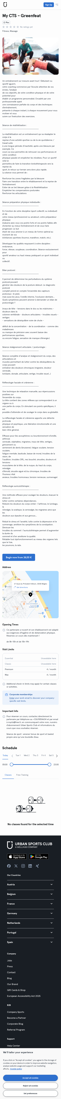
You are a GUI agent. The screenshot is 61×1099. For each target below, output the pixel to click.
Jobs (9, 960)
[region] (30, 1073)
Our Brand (12, 984)
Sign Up (48, 4)
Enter (12, 698)
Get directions (22, 587)
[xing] (37, 866)
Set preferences (30, 1093)
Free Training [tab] (22, 775)
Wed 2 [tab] (26, 755)
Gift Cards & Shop (16, 990)
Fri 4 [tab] (43, 755)
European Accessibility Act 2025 (23, 995)
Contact (11, 972)
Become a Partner (16, 1017)
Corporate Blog (15, 1023)
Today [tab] (5, 755)
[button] (30, 884)
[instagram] (23, 866)
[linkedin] (30, 866)
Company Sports (15, 1011)
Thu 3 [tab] (35, 755)
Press (10, 966)
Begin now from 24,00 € (19, 557)
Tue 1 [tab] (18, 755)
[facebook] (9, 866)
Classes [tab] (8, 775)
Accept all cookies (30, 1078)
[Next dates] (57, 756)
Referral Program (16, 1029)
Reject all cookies (30, 1086)
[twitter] (16, 866)
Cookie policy (16, 1069)
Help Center (13, 1045)
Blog (9, 978)
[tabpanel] (30, 804)
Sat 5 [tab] (51, 755)
